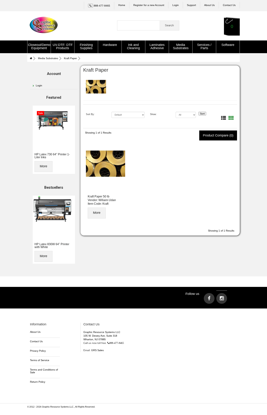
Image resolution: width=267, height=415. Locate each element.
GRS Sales (97, 350)
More (43, 166)
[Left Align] (90, 5)
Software (227, 45)
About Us (35, 331)
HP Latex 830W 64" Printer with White (52, 246)
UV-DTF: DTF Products (63, 46)
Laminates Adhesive (157, 46)
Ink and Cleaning (133, 46)
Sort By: (90, 114)
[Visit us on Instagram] (221, 298)
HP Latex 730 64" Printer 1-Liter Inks (52, 156)
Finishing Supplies (86, 46)
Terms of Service (39, 360)
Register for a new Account (148, 5)
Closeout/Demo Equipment (39, 46)
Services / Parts (204, 46)
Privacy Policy (38, 350)
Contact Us (36, 341)
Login (175, 5)
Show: (153, 114)
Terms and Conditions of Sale (44, 371)
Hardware (110, 45)
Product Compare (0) (218, 135)
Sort (202, 113)
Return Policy (37, 381)
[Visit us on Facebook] (209, 298)
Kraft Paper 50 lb (98, 196)
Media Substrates (181, 46)
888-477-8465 (116, 343)
